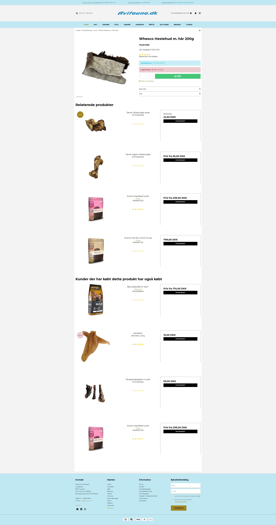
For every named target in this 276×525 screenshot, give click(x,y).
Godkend (177, 508)
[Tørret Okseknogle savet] (95, 130)
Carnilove (110, 496)
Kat (95, 25)
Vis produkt (180, 121)
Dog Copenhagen (112, 498)
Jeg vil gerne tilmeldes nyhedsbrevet (188, 495)
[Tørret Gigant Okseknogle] (95, 172)
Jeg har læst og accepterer (183, 500)
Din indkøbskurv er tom (180, 13)
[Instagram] (85, 509)
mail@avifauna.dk (86, 500)
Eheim (109, 500)
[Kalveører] (95, 350)
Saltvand (164, 25)
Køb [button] (179, 76)
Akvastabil (110, 486)
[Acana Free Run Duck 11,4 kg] (95, 255)
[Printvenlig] (200, 30)
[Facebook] (78, 509)
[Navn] (186, 485)
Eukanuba (110, 505)
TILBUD (189, 25)
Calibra (109, 493)
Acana (109, 484)
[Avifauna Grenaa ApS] (138, 13)
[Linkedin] (82, 509)
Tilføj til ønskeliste (147, 81)
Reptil (152, 25)
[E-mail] (186, 491)
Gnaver (127, 25)
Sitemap (78, 505)
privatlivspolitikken (181, 501)
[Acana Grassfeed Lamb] (95, 213)
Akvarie (105, 25)
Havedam (140, 25)
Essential (110, 503)
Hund (86, 25)
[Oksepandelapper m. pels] (95, 397)
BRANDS (177, 25)
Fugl (116, 25)
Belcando (110, 491)
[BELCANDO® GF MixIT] (95, 304)
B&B (108, 489)
